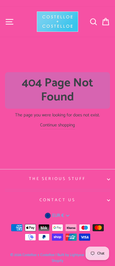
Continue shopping (57, 125)
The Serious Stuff (57, 179)
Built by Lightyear (70, 255)
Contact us (58, 200)
